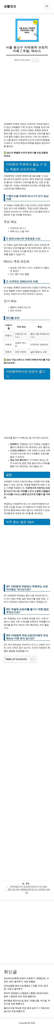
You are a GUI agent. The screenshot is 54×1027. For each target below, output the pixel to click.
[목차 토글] (31, 659)
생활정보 (10, 6)
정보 (27, 883)
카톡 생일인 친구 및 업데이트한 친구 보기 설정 (28, 886)
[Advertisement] (27, 94)
